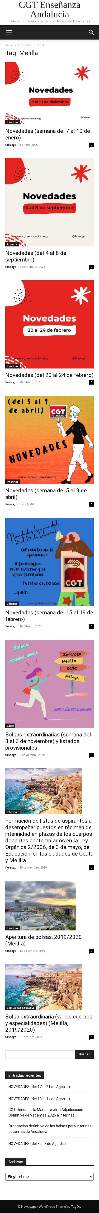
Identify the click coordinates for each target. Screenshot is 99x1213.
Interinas (12, 122)
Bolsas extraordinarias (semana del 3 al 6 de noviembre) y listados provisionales (48, 741)
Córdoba (12, 603)
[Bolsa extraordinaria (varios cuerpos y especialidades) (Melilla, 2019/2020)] (49, 987)
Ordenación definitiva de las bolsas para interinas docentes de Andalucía (50, 1129)
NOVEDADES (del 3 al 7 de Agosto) (37, 1144)
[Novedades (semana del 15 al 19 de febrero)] (49, 562)
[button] (9, 32)
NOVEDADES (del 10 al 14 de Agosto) (39, 1099)
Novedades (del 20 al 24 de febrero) (49, 375)
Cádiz (10, 725)
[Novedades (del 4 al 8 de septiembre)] (49, 202)
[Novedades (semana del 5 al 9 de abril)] (49, 440)
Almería (12, 244)
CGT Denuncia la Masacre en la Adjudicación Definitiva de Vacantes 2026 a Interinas (45, 1112)
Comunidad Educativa (21, 1008)
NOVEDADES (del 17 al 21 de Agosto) (39, 1087)
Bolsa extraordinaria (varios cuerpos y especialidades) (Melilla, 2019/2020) (48, 1023)
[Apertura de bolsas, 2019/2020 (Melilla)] (49, 905)
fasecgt (10, 145)
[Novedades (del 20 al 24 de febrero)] (49, 324)
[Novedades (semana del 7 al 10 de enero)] (49, 93)
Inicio (9, 45)
